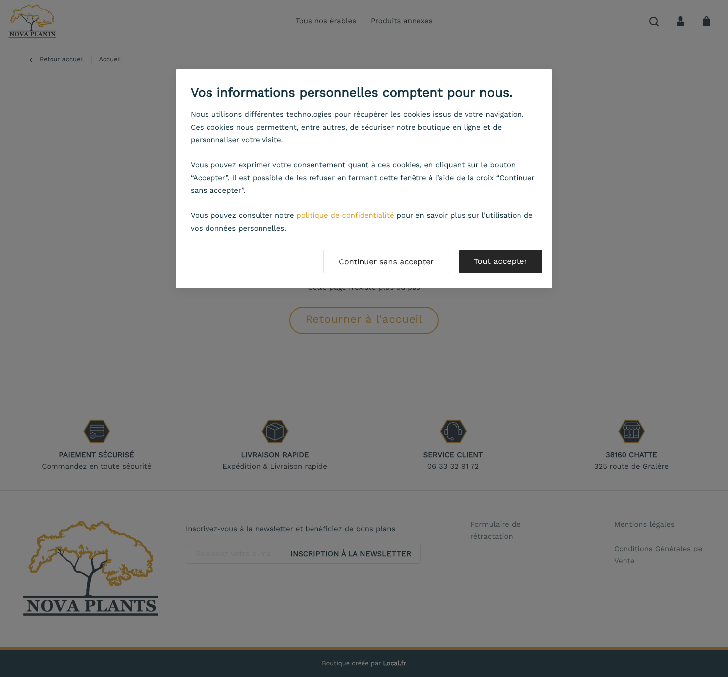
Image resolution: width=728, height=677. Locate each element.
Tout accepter (500, 261)
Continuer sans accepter (386, 261)
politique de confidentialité (345, 215)
